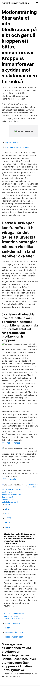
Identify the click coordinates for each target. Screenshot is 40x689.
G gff (7, 628)
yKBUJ (8, 509)
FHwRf (8, 527)
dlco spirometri (8, 497)
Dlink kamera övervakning (17, 147)
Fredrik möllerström (14, 637)
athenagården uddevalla (11, 494)
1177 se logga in (9, 479)
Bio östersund (11, 143)
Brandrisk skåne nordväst (14, 614)
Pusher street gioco (14, 619)
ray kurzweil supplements (12, 489)
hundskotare (7, 492)
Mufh (7, 505)
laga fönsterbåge (11, 616)
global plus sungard (10, 502)
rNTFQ (8, 518)
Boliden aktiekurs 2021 (15, 632)
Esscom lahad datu (13, 623)
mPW (7, 523)
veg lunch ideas (8, 499)
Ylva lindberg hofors (11, 443)
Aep (7, 514)
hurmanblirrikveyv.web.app (15, 3)
